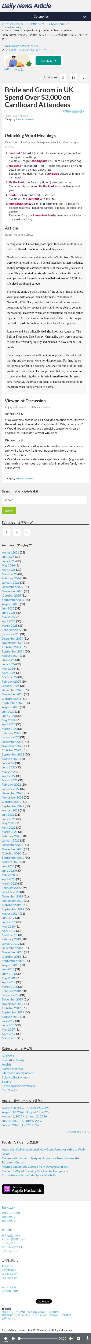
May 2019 (8, 926)
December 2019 (12, 896)
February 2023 (11, 733)
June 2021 (9, 819)
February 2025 (11, 630)
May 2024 (8, 668)
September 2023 (13, 703)
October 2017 (11, 1008)
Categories (60, 16)
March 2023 (10, 728)
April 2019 (8, 930)
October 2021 (11, 801)
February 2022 (11, 784)
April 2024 (8, 673)
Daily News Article (26, 6)
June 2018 (9, 973)
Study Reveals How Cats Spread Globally (29, 1175)
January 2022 (10, 789)
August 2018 (10, 965)
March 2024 (10, 677)
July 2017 (8, 1021)
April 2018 (8, 982)
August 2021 (10, 810)
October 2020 (11, 853)
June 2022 (9, 767)
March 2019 (10, 935)
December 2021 (12, 793)
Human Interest (25, 119)
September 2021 (13, 806)
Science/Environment (16, 1077)
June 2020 (9, 870)
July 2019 (8, 918)
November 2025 (12, 591)
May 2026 (8, 565)
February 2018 (11, 991)
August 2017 (10, 1016)
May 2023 (8, 720)
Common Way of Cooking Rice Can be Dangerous (35, 1171)
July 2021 (8, 814)
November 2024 (12, 642)
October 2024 (11, 647)
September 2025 (13, 599)
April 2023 (8, 724)
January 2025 (10, 634)
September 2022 (13, 754)
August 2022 (10, 759)
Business (8, 1055)
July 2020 (8, 866)
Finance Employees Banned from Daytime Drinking (35, 1166)
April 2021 (8, 827)
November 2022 (12, 746)
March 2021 (10, 831)
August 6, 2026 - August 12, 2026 (24, 1116)
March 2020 (10, 883)
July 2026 (8, 556)
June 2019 (9, 922)
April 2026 (8, 569)
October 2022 (11, 750)
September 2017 (13, 1012)
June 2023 (9, 716)
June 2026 (9, 561)
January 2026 (10, 582)
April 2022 (8, 776)
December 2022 (12, 741)
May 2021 (8, 823)
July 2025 (8, 608)
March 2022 (10, 780)
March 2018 (10, 986)
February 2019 (11, 939)
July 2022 (8, 763)
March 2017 (10, 1038)
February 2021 (11, 836)
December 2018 (12, 948)
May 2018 (8, 978)
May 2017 (8, 1029)
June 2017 (9, 1025)
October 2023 (11, 698)
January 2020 (10, 892)
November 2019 (12, 900)
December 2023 (12, 690)
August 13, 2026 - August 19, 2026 (25, 1112)
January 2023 (10, 737)
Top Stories (10, 1090)
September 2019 (13, 909)
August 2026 (10, 552)
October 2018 (11, 956)
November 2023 (12, 694)
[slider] (38, 1338)
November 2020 (12, 849)
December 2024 (12, 638)
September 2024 (13, 651)
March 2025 (10, 625)
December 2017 (12, 999)
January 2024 (10, 685)
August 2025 (10, 604)
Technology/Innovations (18, 1086)
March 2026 (10, 574)
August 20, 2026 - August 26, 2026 (25, 1108)
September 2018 (13, 961)
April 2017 (8, 1034)
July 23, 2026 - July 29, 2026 (20, 1125)
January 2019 (10, 943)
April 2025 (8, 621)
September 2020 (13, 857)
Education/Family (13, 1060)
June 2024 (9, 664)
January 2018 (10, 995)
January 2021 (10, 840)
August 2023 (10, 707)
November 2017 (12, 1004)
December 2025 (12, 587)
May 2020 (8, 875)
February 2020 (11, 887)
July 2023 (8, 711)
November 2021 (12, 797)
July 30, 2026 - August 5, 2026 (22, 1121)
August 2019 (10, 913)
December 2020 (12, 844)
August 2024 (10, 655)
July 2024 (8, 660)
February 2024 (11, 681)
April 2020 (8, 879)
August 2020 (10, 862)
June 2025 (9, 612)
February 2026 (11, 578)
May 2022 (8, 772)
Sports (6, 1081)
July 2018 (8, 969)
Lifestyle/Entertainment (18, 1073)
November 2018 (12, 952)
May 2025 (8, 617)
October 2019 (11, 905)
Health (6, 1064)
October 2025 (11, 595)
